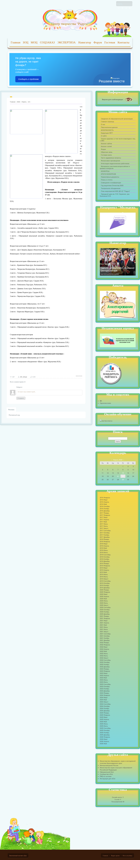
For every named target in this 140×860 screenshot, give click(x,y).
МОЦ (34, 42)
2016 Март (104, 500)
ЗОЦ (25, 42)
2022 (18, 102)
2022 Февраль (105, 645)
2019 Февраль (105, 565)
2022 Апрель (104, 649)
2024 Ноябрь (104, 708)
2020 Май (103, 598)
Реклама (11, 409)
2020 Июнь (104, 601)
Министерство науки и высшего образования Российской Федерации (116, 768)
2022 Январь (104, 642)
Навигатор (84, 42)
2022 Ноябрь (104, 664)
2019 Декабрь (105, 587)
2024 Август (104, 702)
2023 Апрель (104, 675)
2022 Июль (104, 656)
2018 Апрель (104, 546)
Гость (119, 3)
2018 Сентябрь (105, 554)
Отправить (20, 398)
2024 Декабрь (105, 710)
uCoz (25, 856)
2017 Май (103, 522)
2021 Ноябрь (104, 638)
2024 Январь (104, 693)
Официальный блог (107, 772)
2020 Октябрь (105, 609)
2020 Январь (104, 590)
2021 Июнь (104, 627)
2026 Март (104, 739)
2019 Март (104, 568)
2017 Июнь (104, 524)
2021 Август (104, 631)
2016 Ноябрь (104, 508)
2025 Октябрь (105, 730)
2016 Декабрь (105, 511)
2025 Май (103, 721)
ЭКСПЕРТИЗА (66, 42)
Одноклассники (105, 403)
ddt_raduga (23, 377)
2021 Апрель (104, 623)
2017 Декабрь (105, 537)
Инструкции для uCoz (107, 778)
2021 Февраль (105, 618)
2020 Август (104, 605)
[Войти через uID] (118, 8)
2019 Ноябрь (104, 585)
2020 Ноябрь (104, 612)
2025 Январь (104, 713)
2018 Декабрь (105, 561)
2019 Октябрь (105, 583)
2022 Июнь (104, 653)
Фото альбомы (127, 856)
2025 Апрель (104, 719)
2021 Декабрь (105, 640)
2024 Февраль (105, 695)
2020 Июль (104, 603)
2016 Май (103, 504)
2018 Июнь (104, 550)
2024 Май (103, 699)
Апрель (24, 102)
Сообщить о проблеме (28, 79)
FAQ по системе (105, 776)
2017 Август (104, 528)
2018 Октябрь (105, 557)
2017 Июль (104, 526)
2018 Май (103, 548)
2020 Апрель (104, 596)
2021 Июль (104, 629)
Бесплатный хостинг (16, 856)
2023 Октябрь (105, 686)
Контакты (123, 42)
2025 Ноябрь (104, 732)
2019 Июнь (104, 574)
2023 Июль (104, 682)
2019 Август (104, 579)
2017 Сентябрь (105, 530)
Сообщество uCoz (106, 774)
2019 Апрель (104, 570)
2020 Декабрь (105, 614)
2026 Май (103, 743)
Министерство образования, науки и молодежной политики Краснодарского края (118, 762)
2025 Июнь (104, 724)
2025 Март (104, 717)
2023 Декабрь (105, 691)
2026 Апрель (104, 741)
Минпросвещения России (109, 765)
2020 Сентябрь (105, 607)
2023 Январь (104, 669)
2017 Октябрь (105, 533)
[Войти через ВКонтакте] (122, 8)
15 (123, 473)
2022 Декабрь (105, 667)
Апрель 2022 (117, 460)
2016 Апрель (104, 502)
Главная (15, 42)
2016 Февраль (105, 497)
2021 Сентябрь (105, 634)
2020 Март (104, 594)
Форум (98, 42)
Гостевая (109, 42)
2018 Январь (104, 539)
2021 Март (104, 620)
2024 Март (104, 697)
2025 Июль (104, 726)
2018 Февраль (105, 541)
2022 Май (103, 651)
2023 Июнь (104, 680)
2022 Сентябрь (105, 660)
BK (101, 401)
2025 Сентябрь (105, 728)
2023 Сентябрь (105, 684)
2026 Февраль (105, 737)
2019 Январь (104, 563)
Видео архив (115, 856)
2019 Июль (104, 576)
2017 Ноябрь (104, 535)
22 (29, 102)
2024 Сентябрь (105, 704)
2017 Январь (104, 513)
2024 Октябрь (105, 706)
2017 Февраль (105, 515)
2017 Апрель (104, 519)
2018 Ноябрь (104, 559)
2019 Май (103, 572)
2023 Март (104, 673)
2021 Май (103, 625)
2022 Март (104, 647)
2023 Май (103, 677)
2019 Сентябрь (105, 581)
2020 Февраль (105, 592)
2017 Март (104, 517)
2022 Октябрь (105, 662)
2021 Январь (104, 616)
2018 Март (104, 544)
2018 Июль (104, 552)
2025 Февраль (105, 715)
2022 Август (104, 658)
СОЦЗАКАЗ (47, 42)
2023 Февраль (105, 671)
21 (118, 476)
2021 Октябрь (105, 636)
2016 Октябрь (105, 506)
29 (123, 479)
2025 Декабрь (105, 735)
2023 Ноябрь (104, 688)
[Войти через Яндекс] (126, 8)
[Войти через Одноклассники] (129, 8)
